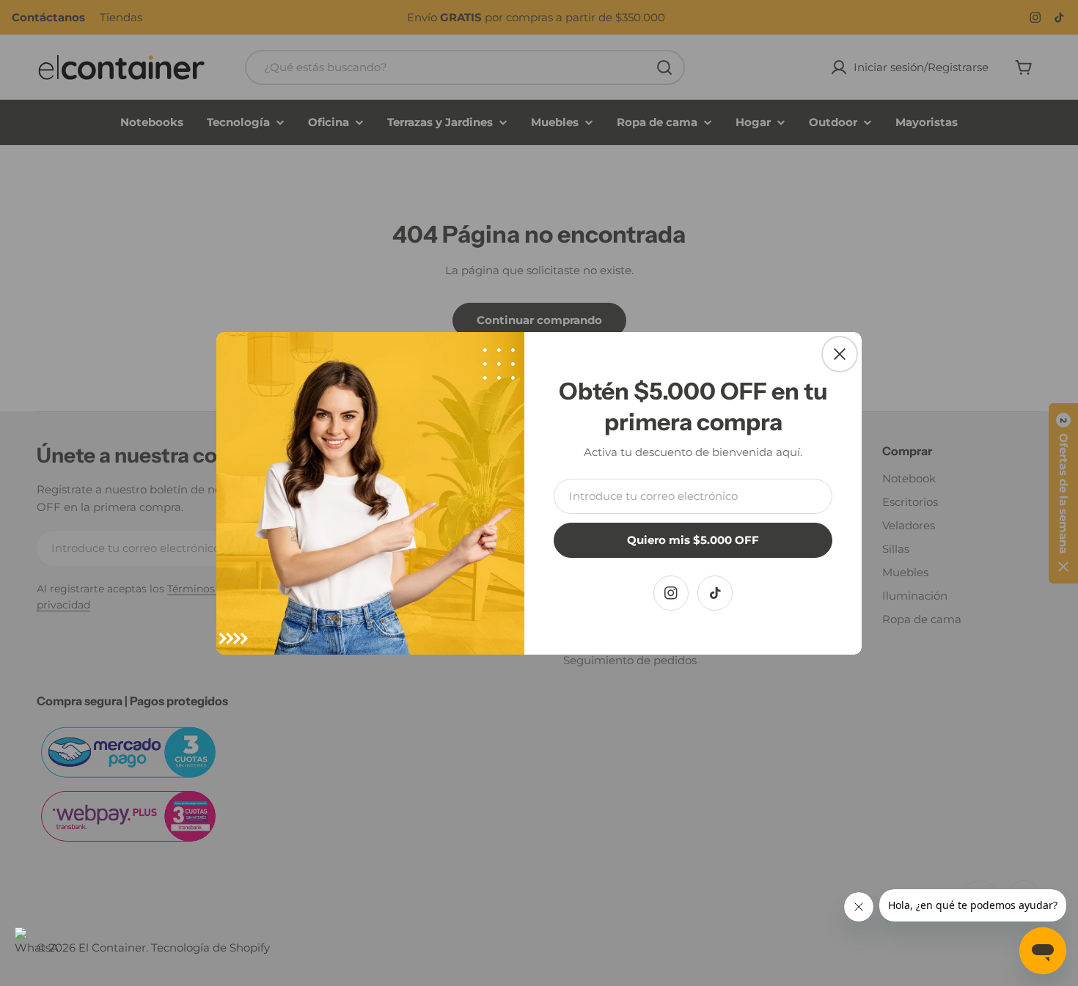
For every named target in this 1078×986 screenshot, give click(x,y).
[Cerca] (839, 354)
